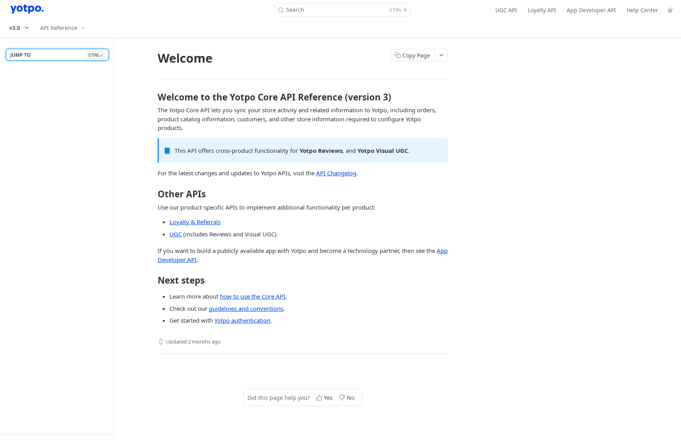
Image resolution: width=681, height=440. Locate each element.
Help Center (642, 10)
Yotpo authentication (242, 320)
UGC (175, 234)
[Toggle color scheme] (670, 10)
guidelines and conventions (246, 308)
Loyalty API (542, 10)
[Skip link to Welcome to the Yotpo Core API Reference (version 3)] (152, 97)
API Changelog (336, 173)
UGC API (506, 10)
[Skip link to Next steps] (152, 280)
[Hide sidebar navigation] (112, 236)
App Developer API (591, 10)
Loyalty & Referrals (195, 222)
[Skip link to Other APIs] (152, 194)
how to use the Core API (252, 296)
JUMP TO (56, 55)
